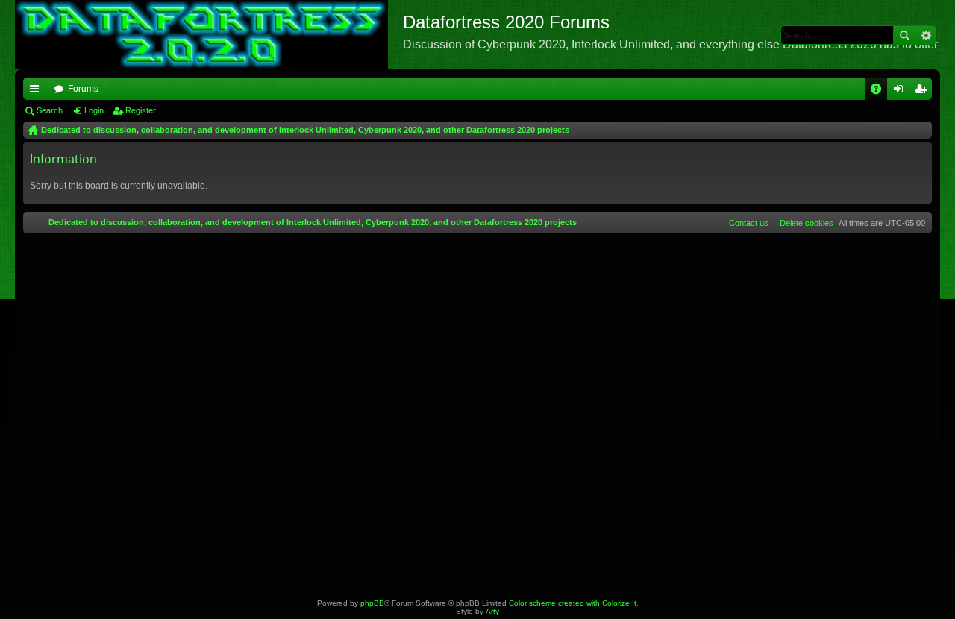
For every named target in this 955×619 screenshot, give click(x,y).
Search (904, 35)
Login (94, 110)
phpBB (372, 603)
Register (140, 110)
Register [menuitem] (923, 92)
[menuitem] (803, 223)
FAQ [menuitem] (880, 92)
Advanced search (925, 35)
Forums (83, 89)
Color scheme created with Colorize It (572, 603)
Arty (492, 611)
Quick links (37, 92)
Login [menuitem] (901, 92)
